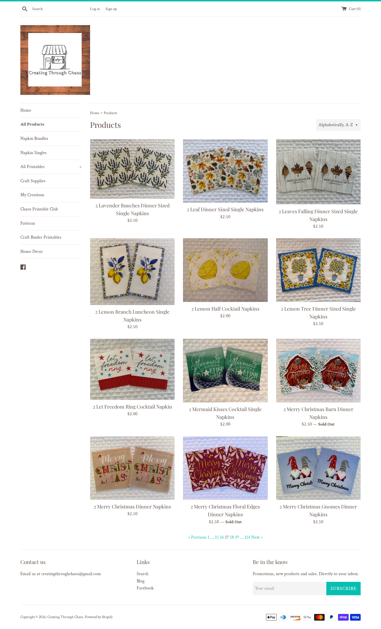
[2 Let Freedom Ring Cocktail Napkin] (132, 369)
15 (217, 537)
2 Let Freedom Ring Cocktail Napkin (132, 406)
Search (142, 574)
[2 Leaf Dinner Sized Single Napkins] (225, 171)
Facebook (145, 588)
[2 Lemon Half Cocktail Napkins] (225, 270)
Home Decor (31, 252)
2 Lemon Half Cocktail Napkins (225, 308)
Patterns (27, 223)
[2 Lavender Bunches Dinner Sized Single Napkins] (132, 169)
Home (25, 110)
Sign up (111, 8)
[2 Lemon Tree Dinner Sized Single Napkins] (318, 270)
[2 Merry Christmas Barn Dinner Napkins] (318, 370)
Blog (140, 581)
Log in (95, 8)
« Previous (197, 537)
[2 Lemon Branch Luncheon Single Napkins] (132, 271)
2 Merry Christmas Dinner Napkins (132, 506)
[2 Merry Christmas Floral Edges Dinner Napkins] (225, 468)
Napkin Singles (33, 153)
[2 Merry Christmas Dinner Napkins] (132, 468)
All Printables (51, 167)
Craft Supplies (32, 181)
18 (232, 537)
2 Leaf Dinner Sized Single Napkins (225, 209)
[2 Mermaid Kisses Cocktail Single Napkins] (225, 370)
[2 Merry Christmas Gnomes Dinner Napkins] (318, 468)
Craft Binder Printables (40, 237)
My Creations (32, 195)
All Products (32, 124)
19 (237, 537)
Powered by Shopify (99, 617)
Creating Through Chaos (65, 617)
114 (247, 537)
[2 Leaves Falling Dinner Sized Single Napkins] (318, 172)
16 (222, 537)
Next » (257, 537)
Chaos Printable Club (39, 209)
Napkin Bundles (34, 138)
